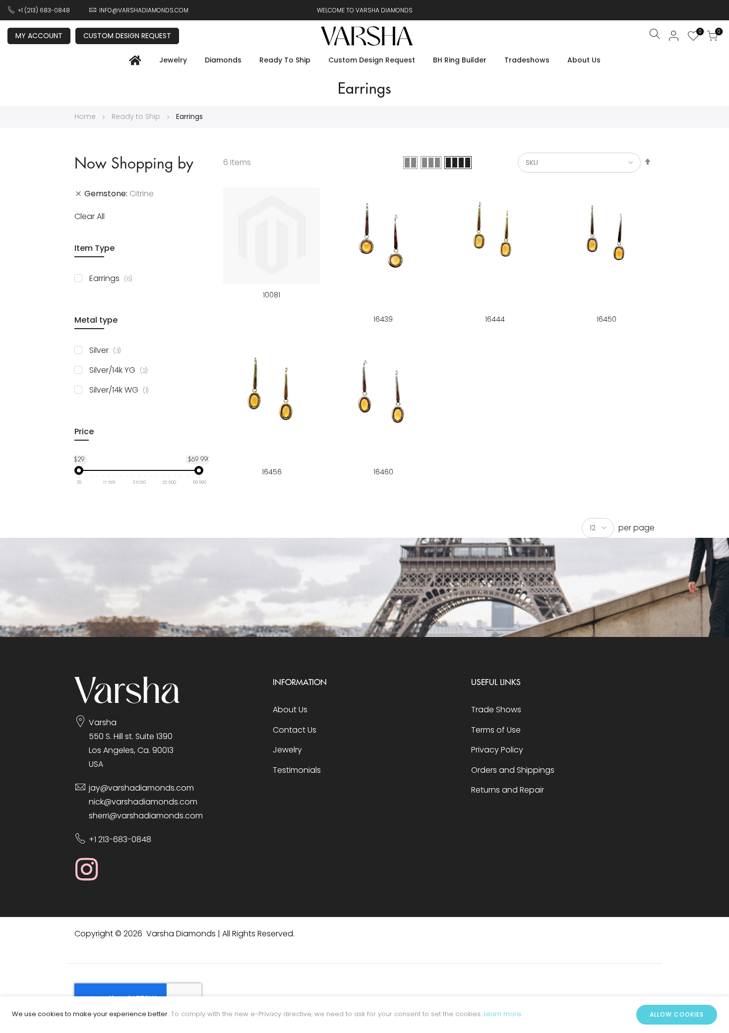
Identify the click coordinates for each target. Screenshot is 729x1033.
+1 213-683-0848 (120, 839)
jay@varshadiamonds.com (141, 788)
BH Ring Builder (459, 60)
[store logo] (367, 36)
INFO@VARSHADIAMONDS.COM (143, 10)
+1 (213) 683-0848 (44, 10)
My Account (38, 36)
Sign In (674, 35)
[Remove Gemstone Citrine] (78, 194)
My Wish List (698, 32)
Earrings (114, 278)
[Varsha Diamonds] (127, 700)
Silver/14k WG (122, 390)
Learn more (502, 1014)
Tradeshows (526, 60)
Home (86, 116)
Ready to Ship (284, 60)
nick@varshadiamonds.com (143, 801)
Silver (108, 350)
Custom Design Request (127, 36)
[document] (364, 1014)
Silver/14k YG (122, 370)
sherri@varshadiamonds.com (146, 815)
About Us (584, 60)
